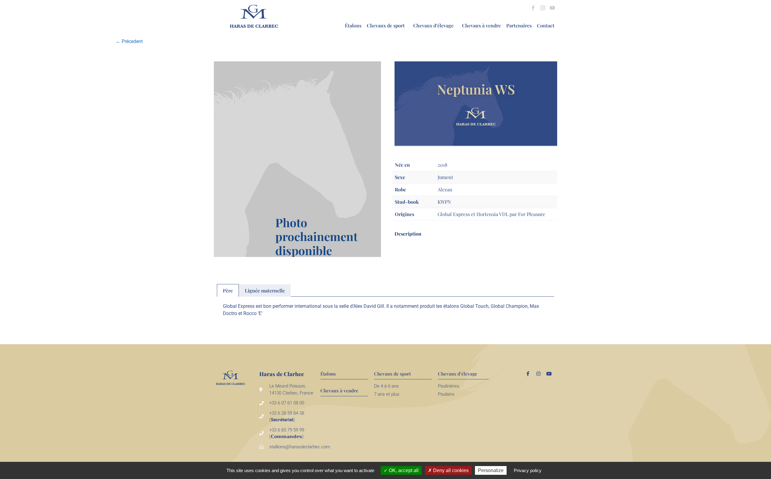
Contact (545, 25)
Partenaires (519, 25)
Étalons (353, 25)
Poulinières (448, 386)
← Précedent (129, 41)
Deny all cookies (450, 470)
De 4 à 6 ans (386, 386)
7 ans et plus (386, 394)
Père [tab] (228, 290)
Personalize (491, 470)
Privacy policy (528, 470)
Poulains (446, 394)
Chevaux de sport (386, 25)
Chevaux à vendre (481, 25)
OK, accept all (403, 470)
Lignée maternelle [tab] (265, 290)
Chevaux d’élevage (433, 25)
